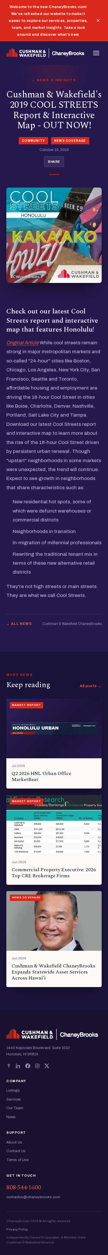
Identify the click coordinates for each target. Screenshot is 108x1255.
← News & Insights (54, 80)
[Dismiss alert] (98, 20)
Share (54, 161)
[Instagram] (37, 1065)
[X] (46, 1065)
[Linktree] (8, 1065)
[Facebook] (27, 1065)
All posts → (91, 686)
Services (13, 1099)
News (11, 1117)
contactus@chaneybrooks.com (33, 1197)
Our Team (14, 1108)
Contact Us (16, 1151)
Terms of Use (17, 1160)
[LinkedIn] (18, 1065)
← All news (19, 624)
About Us (14, 1142)
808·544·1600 (23, 1187)
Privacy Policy (17, 1229)
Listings (13, 1090)
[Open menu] (96, 53)
